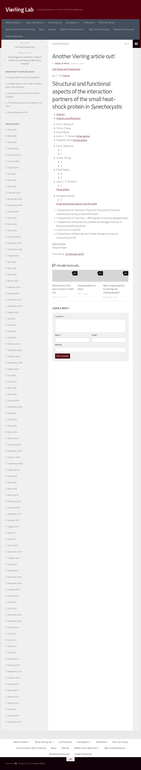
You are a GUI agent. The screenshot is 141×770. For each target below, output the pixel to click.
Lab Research (72, 22)
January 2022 (13, 293)
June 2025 (12, 129)
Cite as (66, 75)
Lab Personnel (55, 22)
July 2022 (12, 262)
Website (58, 345)
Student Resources (14, 36)
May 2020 (12, 388)
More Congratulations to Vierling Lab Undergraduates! (113, 289)
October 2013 (14, 678)
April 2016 (12, 564)
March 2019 (13, 438)
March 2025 (13, 148)
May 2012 (12, 709)
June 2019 (12, 419)
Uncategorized (60, 43)
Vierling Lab (20, 9)
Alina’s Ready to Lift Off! (18, 112)
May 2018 (12, 482)
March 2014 (13, 659)
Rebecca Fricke (62, 63)
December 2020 (15, 350)
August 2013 (13, 684)
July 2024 (12, 174)
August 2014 (13, 627)
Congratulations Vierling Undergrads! (24, 77)
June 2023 (12, 218)
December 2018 (15, 451)
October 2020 (14, 356)
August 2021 (13, 312)
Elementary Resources (123, 29)
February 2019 (14, 444)
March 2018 (13, 495)
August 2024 (13, 167)
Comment (59, 316)
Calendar (52, 29)
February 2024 (14, 192)
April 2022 (12, 274)
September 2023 (15, 205)
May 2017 (12, 533)
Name (58, 335)
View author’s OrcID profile (83, 203)
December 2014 (15, 615)
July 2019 (12, 413)
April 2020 (12, 394)
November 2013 (15, 671)
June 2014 (12, 640)
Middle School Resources (71, 29)
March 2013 (13, 690)
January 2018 (13, 507)
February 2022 (14, 287)
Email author (83, 136)
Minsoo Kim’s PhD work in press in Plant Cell (63, 289)
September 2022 (15, 249)
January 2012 (13, 715)
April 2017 (12, 539)
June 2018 (12, 476)
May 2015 (12, 602)
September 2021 (15, 306)
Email (95, 335)
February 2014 (14, 665)
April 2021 (12, 337)
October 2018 (14, 457)
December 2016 (15, 552)
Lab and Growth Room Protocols (20, 29)
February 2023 (14, 237)
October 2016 (14, 558)
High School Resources (99, 29)
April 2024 (12, 186)
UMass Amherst (12, 22)
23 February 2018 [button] (74, 254)
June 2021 (12, 325)
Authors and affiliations (68, 118)
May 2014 (12, 646)
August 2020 (13, 369)
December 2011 (15, 722)
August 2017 (13, 526)
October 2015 (14, 589)
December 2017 (15, 514)
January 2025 (13, 161)
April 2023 (12, 230)
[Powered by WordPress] (16, 763)
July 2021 (12, 318)
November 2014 (15, 621)
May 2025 (12, 136)
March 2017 (13, 545)
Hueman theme (39, 763)
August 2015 (13, 596)
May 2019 (12, 426)
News (41, 29)
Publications (89, 22)
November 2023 (15, 199)
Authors (60, 114)
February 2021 (14, 344)
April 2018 (12, 489)
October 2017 (14, 520)
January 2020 (13, 400)
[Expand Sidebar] (136, 44)
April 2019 (12, 432)
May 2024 (12, 180)
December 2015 (15, 577)
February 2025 (14, 155)
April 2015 (12, 608)
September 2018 (15, 463)
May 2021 (12, 331)
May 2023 (12, 224)
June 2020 (12, 381)
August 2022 (13, 255)
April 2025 (12, 142)
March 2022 (13, 281)
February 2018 (14, 501)
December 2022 (15, 243)
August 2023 (13, 211)
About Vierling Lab (34, 22)
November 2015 (15, 583)
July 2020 (12, 375)
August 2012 (13, 703)
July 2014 (12, 633)
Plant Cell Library (106, 22)
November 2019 (15, 407)
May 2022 (12, 268)
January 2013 (13, 696)
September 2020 (15, 363)
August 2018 (13, 470)
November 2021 (15, 300)
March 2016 (13, 570)
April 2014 (12, 652)
